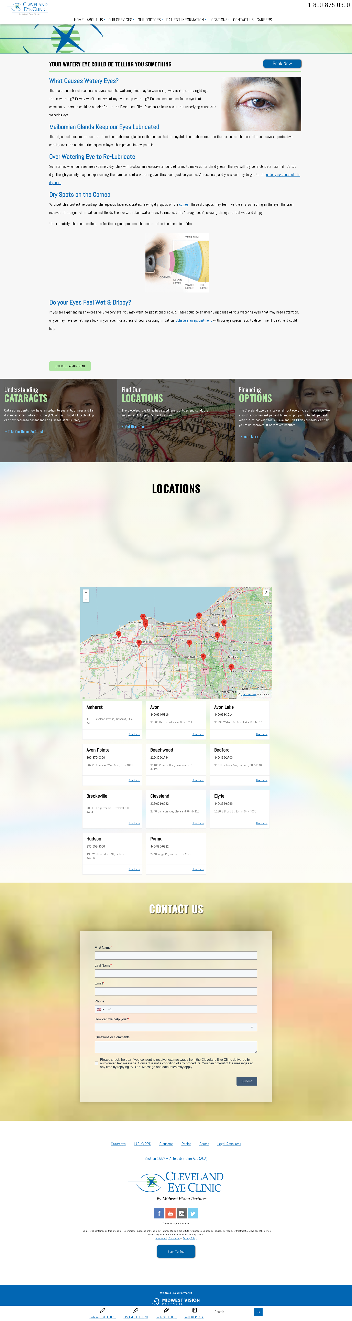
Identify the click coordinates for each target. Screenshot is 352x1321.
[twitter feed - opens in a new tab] (193, 1213)
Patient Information (185, 19)
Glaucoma (166, 1144)
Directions (134, 734)
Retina (186, 1144)
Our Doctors (149, 19)
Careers (264, 19)
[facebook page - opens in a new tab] (159, 1213)
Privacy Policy (190, 1238)
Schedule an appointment (194, 320)
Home (79, 19)
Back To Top (176, 1251)
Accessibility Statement (168, 1238)
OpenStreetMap (248, 694)
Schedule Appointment (70, 366)
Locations (218, 19)
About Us (95, 19)
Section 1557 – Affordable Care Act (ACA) (176, 1158)
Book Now (282, 63)
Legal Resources (229, 1144)
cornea (183, 204)
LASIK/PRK (142, 1144)
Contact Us (243, 19)
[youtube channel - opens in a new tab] (170, 1213)
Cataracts (118, 1144)
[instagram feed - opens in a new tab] (182, 1213)
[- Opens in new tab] (176, 1301)
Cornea (204, 1144)
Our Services (120, 19)
